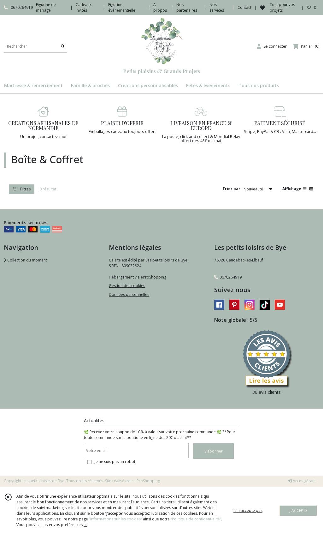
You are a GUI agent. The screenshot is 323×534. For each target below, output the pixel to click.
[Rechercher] (63, 46)
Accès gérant (304, 480)
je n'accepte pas (247, 510)
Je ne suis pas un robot (115, 461)
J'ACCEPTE (298, 510)
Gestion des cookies (127, 285)
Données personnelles (129, 294)
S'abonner (213, 451)
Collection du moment (26, 260)
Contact (244, 7)
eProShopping (147, 480)
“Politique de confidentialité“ (196, 519)
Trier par (231, 188)
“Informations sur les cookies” (115, 519)
